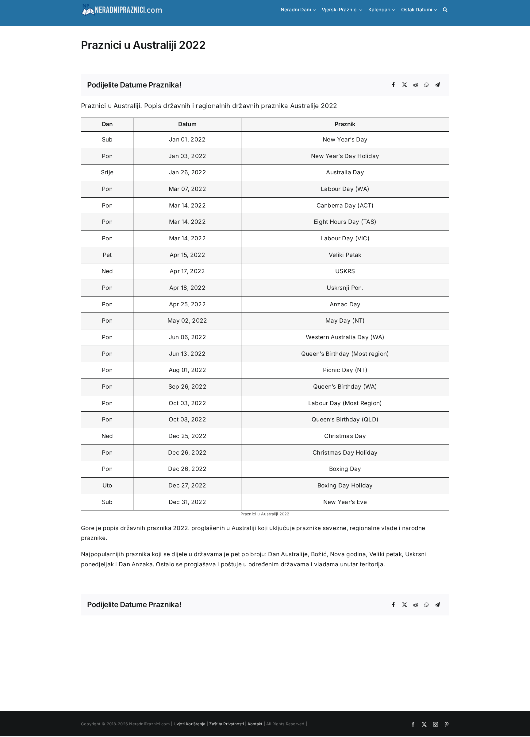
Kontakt (255, 723)
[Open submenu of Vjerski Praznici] (362, 10)
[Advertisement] (265, 658)
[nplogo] (121, 5)
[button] (444, 10)
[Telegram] (437, 85)
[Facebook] (393, 85)
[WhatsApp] (426, 85)
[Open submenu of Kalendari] (395, 10)
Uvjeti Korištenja (189, 723)
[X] (404, 85)
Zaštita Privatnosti (226, 723)
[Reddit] (415, 85)
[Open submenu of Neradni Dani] (316, 10)
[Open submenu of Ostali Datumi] (437, 10)
